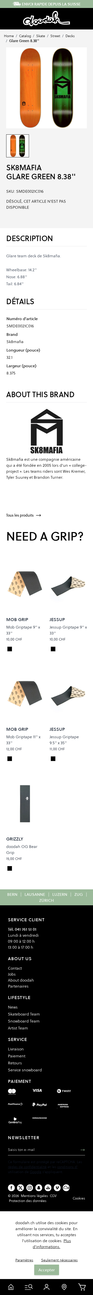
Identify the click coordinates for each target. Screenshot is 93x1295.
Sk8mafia (23, 168)
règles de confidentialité (27, 1166)
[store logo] (46, 18)
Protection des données (27, 1200)
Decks (70, 35)
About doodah (21, 980)
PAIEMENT (19, 1081)
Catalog (25, 35)
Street (55, 35)
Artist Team (18, 1028)
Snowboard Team (24, 1021)
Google (35, 1171)
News (13, 1007)
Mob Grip (17, 619)
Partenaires (18, 986)
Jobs (12, 974)
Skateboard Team (24, 1014)
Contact (15, 968)
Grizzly (14, 839)
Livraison (16, 1049)
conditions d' (67, 1166)
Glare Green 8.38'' (24, 40)
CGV (53, 1195)
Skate (40, 35)
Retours (15, 1063)
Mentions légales (34, 1195)
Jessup (57, 619)
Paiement (16, 1056)
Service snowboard (25, 1070)
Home (9, 35)
